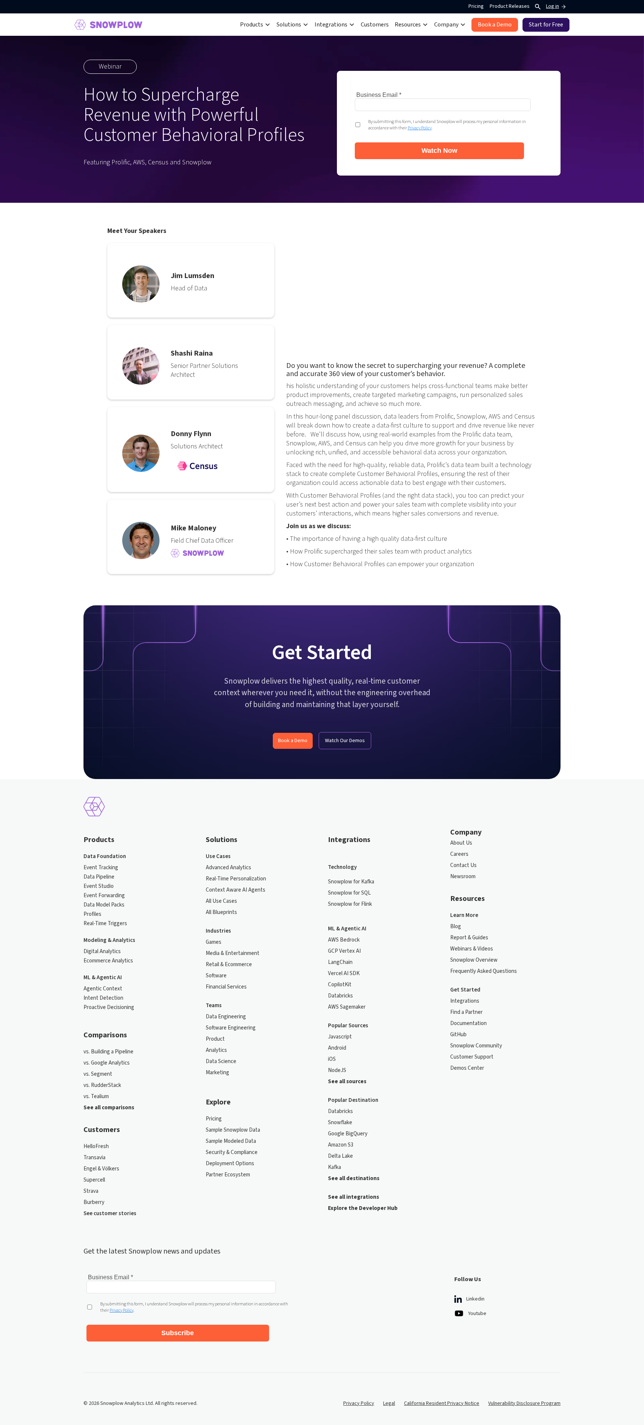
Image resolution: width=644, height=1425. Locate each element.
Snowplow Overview (474, 960)
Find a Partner (466, 1012)
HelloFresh (96, 1146)
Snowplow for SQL (349, 893)
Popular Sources (348, 1026)
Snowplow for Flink (350, 904)
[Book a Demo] (495, 24)
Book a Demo (292, 740)
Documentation (468, 1023)
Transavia (94, 1157)
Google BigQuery (347, 1134)
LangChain (340, 962)
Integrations (464, 1001)
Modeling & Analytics (109, 940)
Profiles (92, 914)
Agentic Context (102, 989)
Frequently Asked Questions (483, 971)
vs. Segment (97, 1074)
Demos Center (467, 1068)
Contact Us (463, 865)
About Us (461, 843)
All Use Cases (221, 901)
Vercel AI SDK (344, 973)
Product (215, 1039)
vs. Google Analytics (106, 1063)
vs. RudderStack (102, 1085)
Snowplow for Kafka (351, 882)
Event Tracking (100, 867)
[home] (108, 25)
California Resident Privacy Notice (441, 1403)
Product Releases (510, 6)
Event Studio (98, 886)
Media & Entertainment (232, 953)
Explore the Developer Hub (363, 1208)
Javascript (340, 1037)
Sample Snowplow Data (233, 1130)
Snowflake (340, 1122)
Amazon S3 (340, 1145)
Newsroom (463, 876)
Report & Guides (469, 938)
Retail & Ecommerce (229, 964)
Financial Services (226, 987)
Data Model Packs (103, 905)
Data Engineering (226, 1017)
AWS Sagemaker (347, 1007)
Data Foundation (104, 856)
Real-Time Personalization (236, 879)
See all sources (347, 1081)
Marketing (217, 1072)
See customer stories (109, 1213)
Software (216, 976)
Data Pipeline (98, 877)
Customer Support (471, 1057)
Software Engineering (231, 1028)
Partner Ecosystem (228, 1175)
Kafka (334, 1167)
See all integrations (353, 1197)
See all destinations (353, 1178)
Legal (389, 1403)
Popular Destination (353, 1100)
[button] (255, 24)
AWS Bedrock (344, 940)
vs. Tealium (96, 1096)
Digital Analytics (102, 951)
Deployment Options (230, 1163)
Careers (459, 854)
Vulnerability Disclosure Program (524, 1403)
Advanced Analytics (228, 867)
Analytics (216, 1050)
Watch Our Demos (345, 740)
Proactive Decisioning (108, 1007)
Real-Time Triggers (105, 923)
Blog (455, 926)
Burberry (93, 1202)
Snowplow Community (476, 1046)
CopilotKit (339, 985)
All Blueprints (221, 912)
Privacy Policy (358, 1403)
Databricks (340, 996)
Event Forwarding (104, 895)
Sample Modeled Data (231, 1141)
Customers (375, 25)
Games (213, 942)
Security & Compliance (232, 1152)
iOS (332, 1059)
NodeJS (337, 1070)
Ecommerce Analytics (108, 961)
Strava (90, 1191)
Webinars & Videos (471, 949)
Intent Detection (103, 998)
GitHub (458, 1034)
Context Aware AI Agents (235, 890)
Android (337, 1048)
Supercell (94, 1180)
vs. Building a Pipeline (108, 1052)
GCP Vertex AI (344, 951)
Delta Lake (340, 1156)
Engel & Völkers (101, 1169)
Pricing (476, 6)
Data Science (221, 1061)
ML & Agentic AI (102, 977)
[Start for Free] (546, 24)
